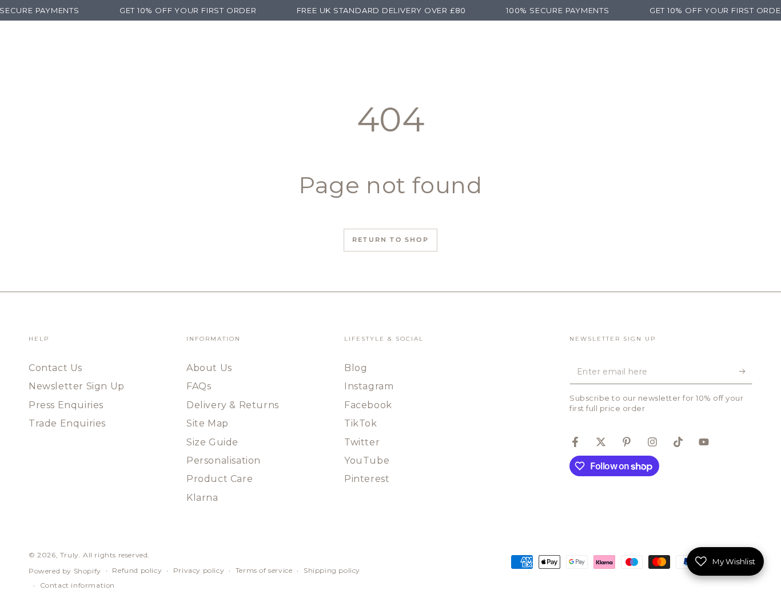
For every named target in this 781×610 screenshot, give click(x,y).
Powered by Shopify (65, 571)
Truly (69, 555)
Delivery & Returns (232, 405)
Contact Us (55, 367)
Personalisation (223, 460)
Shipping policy (332, 570)
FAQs (198, 386)
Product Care (219, 478)
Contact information (77, 585)
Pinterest (366, 478)
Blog (355, 367)
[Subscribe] (745, 371)
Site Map (207, 423)
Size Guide (212, 442)
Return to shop (390, 240)
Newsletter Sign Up (77, 386)
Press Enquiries (66, 405)
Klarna (202, 497)
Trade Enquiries (67, 423)
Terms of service (264, 570)
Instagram (368, 386)
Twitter (362, 442)
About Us (209, 367)
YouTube (366, 460)
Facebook (368, 405)
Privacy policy (198, 570)
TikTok (360, 423)
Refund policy (137, 570)
